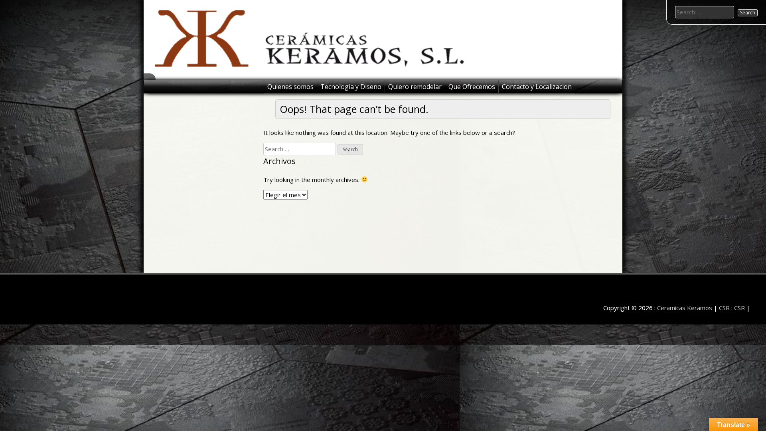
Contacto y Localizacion (537, 86)
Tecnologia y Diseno (350, 86)
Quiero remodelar (415, 86)
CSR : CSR (732, 308)
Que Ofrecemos (471, 86)
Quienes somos (290, 86)
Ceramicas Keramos (684, 308)
